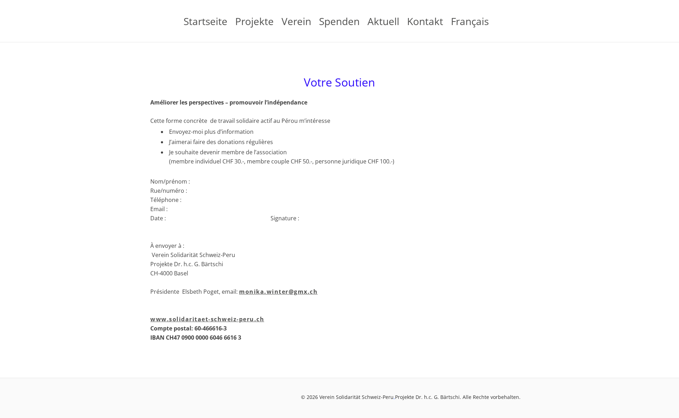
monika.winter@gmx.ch (278, 291)
